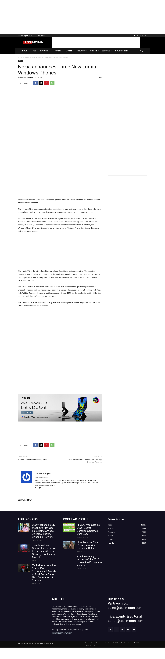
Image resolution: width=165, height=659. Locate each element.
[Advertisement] (72, 17)
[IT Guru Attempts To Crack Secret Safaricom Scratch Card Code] (69, 527)
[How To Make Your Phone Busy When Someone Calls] (69, 545)
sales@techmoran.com (62, 633)
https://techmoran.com (41, 477)
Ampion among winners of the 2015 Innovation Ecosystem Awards (89, 561)
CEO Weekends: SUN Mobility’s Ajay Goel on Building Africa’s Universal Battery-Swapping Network (43, 530)
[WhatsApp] (52, 83)
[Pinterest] (46, 83)
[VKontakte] (128, 629)
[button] (141, 51)
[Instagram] (137, 35)
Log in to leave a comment (28, 504)
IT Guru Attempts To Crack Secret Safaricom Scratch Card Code (88, 529)
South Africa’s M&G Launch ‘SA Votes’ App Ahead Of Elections (85, 461)
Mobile (20, 61)
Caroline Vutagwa (26, 77)
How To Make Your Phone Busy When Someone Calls (87, 545)
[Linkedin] (41, 488)
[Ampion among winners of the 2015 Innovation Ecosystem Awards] (69, 559)
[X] (140, 35)
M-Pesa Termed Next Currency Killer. (32, 460)
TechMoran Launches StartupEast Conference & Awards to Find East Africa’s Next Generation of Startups (44, 573)
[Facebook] (134, 35)
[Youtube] (145, 35)
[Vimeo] (142, 35)
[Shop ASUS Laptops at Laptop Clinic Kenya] (60, 408)
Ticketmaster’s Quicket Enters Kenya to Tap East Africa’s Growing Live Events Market (44, 551)
